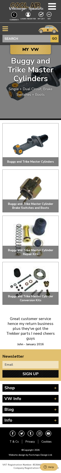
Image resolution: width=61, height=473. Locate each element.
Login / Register (28, 19)
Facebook (12, 433)
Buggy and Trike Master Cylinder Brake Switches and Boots (30, 206)
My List (41, 19)
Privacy (30, 442)
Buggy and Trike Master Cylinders (30, 162)
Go (54, 38)
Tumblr (30, 433)
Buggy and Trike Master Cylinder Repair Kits (30, 252)
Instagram (39, 433)
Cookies (46, 442)
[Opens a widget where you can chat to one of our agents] (49, 467)
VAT (49, 19)
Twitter (21, 433)
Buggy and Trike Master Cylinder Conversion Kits (30, 298)
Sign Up (31, 373)
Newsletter (13, 356)
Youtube (48, 433)
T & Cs (14, 442)
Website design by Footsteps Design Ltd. (30, 454)
